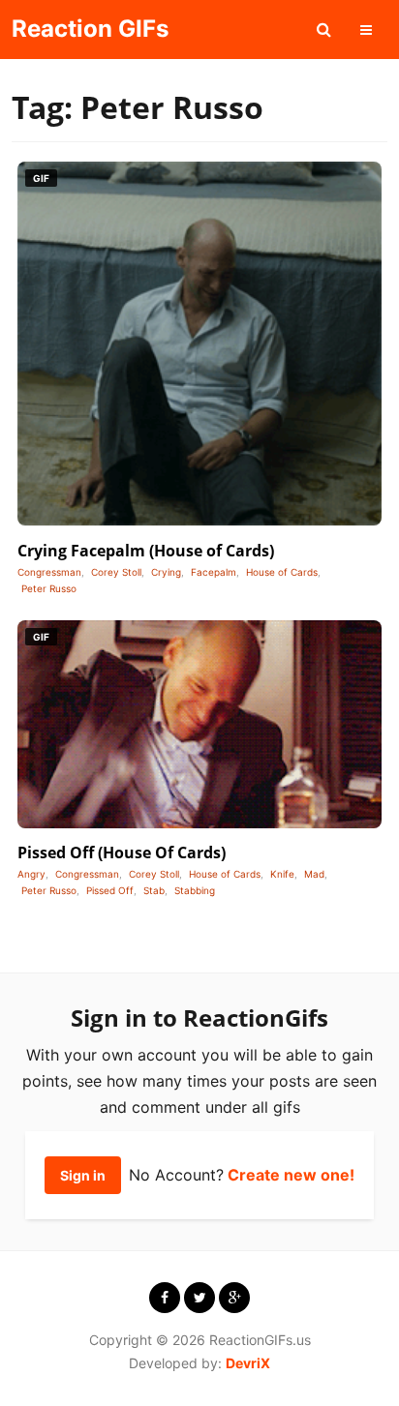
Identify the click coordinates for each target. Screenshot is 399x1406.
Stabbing (194, 890)
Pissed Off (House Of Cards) (121, 852)
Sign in (83, 1175)
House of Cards (282, 572)
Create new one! (291, 1174)
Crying (166, 572)
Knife (282, 874)
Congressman (49, 572)
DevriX (248, 1363)
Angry (31, 874)
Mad (314, 874)
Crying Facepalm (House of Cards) (145, 550)
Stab (154, 890)
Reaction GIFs (90, 29)
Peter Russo (49, 588)
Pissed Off (110, 890)
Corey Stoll (116, 572)
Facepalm (213, 572)
